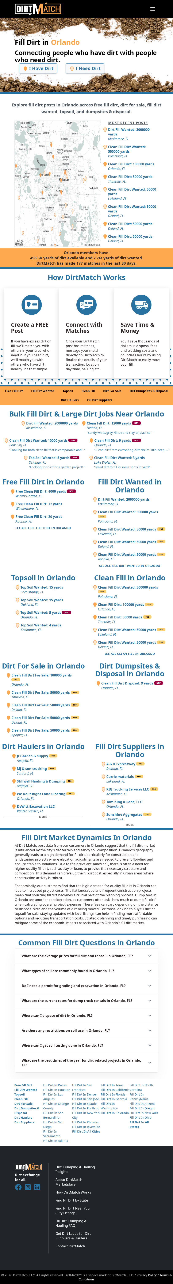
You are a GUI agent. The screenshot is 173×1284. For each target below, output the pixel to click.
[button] (86, 956)
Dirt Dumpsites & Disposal (149, 391)
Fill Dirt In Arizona (142, 1104)
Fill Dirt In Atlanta (55, 1141)
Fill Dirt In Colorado (115, 1113)
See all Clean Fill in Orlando (130, 654)
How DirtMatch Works (73, 1192)
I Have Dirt (40, 68)
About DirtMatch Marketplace (68, 1182)
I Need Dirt (87, 68)
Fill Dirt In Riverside (86, 1127)
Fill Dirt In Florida (113, 1094)
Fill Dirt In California (115, 1090)
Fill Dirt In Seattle (84, 1104)
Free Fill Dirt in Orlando (43, 482)
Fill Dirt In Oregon (142, 1108)
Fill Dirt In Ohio (140, 1118)
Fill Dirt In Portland (85, 1108)
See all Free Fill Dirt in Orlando (43, 528)
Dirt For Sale (112, 391)
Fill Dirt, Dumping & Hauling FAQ (71, 1223)
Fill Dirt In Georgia (114, 1099)
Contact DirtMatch (70, 1246)
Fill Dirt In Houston (56, 1090)
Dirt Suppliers (24, 1122)
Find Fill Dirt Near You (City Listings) (72, 1210)
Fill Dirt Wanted (42, 391)
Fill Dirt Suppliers (99, 400)
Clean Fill (88, 391)
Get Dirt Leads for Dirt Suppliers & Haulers (73, 1235)
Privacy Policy (147, 1275)
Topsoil (68, 391)
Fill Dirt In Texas (112, 1085)
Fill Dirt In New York (144, 1113)
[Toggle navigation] (152, 9)
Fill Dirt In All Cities (86, 1131)
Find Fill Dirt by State (71, 1200)
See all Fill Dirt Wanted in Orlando (129, 566)
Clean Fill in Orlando (129, 577)
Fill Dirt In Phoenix (85, 1122)
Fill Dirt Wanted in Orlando (130, 486)
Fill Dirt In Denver (84, 1094)
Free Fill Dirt (14, 391)
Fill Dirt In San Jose (85, 1099)
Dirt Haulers (70, 400)
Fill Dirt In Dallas (55, 1085)
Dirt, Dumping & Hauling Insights (75, 1169)
